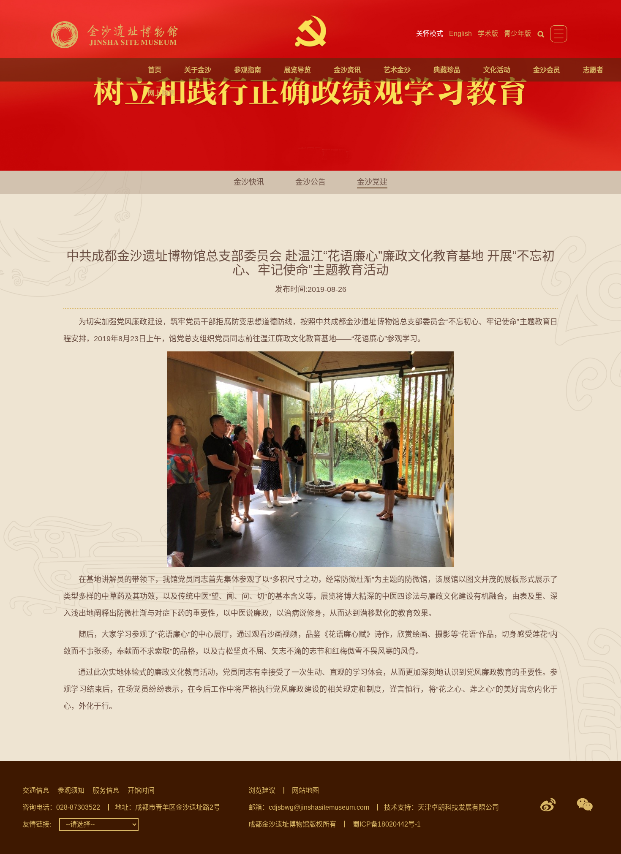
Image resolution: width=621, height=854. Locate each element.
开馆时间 (141, 790)
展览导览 (297, 69)
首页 (154, 69)
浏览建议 (261, 790)
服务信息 (106, 790)
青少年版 (517, 33)
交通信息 (35, 790)
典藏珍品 (446, 69)
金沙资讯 (347, 69)
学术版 (488, 33)
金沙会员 (546, 69)
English (460, 33)
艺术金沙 (397, 69)
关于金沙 (197, 69)
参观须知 (70, 790)
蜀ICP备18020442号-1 (387, 824)
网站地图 (305, 790)
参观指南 (247, 69)
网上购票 (161, 93)
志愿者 (593, 69)
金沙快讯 (249, 182)
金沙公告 (310, 182)
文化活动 (496, 69)
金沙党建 (372, 182)
